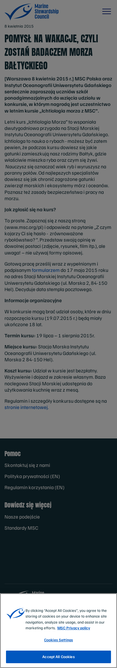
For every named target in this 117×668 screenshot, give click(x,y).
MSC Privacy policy (73, 627)
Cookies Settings (58, 639)
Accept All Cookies (58, 656)
